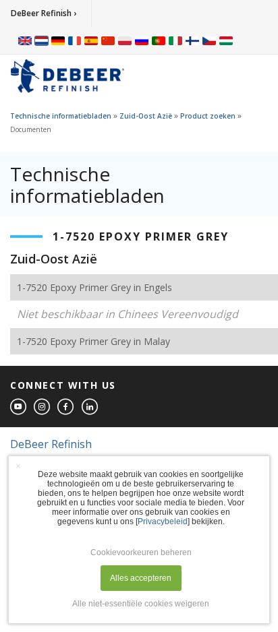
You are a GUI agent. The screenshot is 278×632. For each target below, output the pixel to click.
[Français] (74, 40)
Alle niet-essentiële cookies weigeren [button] (140, 603)
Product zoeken (207, 116)
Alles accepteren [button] (140, 578)
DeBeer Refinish (51, 444)
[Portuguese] (158, 40)
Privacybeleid (163, 521)
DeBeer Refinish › (43, 13)
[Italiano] (175, 40)
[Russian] (141, 40)
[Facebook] (66, 407)
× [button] (18, 465)
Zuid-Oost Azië (145, 116)
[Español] (91, 40)
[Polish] (124, 40)
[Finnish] (192, 40)
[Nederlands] (41, 40)
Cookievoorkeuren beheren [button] (141, 552)
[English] (25, 40)
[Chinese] (108, 40)
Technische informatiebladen (60, 116)
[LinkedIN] (90, 407)
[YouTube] (19, 407)
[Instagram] (42, 407)
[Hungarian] (226, 40)
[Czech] (209, 40)
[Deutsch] (58, 40)
